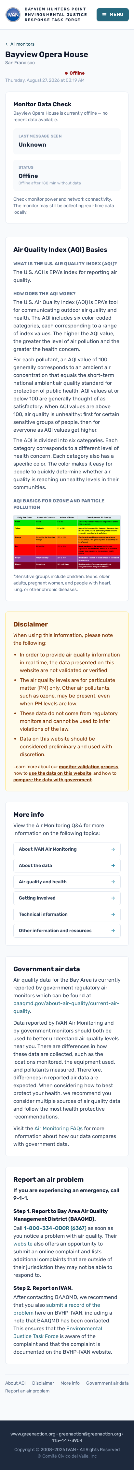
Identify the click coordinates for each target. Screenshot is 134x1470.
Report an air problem (27, 1391)
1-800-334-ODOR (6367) (55, 1228)
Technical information (67, 914)
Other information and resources (67, 930)
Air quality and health (67, 882)
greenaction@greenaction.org (90, 1434)
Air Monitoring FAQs (58, 1128)
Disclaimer (43, 1383)
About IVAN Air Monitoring (67, 849)
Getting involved (67, 898)
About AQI (15, 1383)
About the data (67, 865)
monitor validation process (88, 767)
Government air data (107, 1383)
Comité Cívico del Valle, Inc (69, 1456)
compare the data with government (52, 780)
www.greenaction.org (32, 1434)
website (23, 1244)
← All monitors (19, 44)
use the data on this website (60, 773)
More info (70, 1383)
